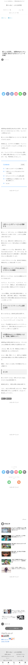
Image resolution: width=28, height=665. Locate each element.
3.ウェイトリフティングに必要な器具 (15, 176)
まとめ (7, 183)
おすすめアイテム (20, 654)
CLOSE (22, 164)
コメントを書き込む (14, 628)
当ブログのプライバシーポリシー (8, 657)
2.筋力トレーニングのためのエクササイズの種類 (15, 172)
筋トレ (4, 398)
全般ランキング (4, 639)
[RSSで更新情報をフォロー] (19, 482)
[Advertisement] (14, 34)
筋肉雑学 (9, 398)
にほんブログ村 (5, 641)
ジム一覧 (20, 660)
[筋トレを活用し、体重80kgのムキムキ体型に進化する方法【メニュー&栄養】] (12, 94)
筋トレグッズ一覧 (8, 660)
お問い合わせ (8, 654)
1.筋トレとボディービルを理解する (14, 168)
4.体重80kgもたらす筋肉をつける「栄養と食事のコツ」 (15, 179)
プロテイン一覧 (20, 656)
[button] (25, 333)
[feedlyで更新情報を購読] (9, 482)
